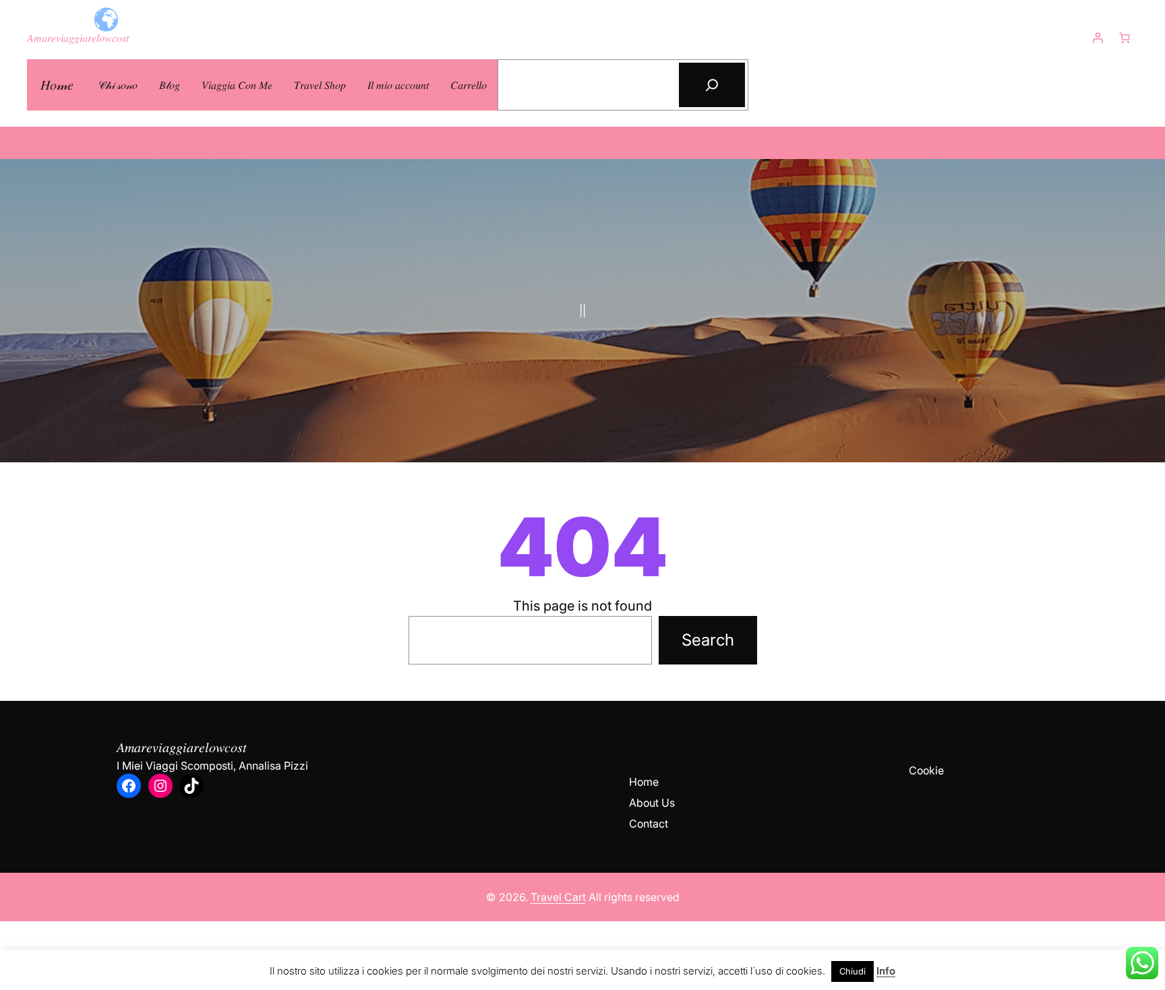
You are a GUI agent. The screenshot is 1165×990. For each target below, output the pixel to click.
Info (885, 970)
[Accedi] (1097, 37)
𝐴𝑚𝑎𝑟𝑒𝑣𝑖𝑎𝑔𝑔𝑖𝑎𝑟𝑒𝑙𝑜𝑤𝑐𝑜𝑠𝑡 (78, 37)
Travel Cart (558, 897)
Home (644, 781)
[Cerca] (712, 85)
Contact (648, 823)
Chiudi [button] (852, 971)
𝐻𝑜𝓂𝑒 (56, 85)
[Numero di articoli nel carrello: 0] (1124, 37)
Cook (922, 770)
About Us (652, 802)
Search (708, 640)
